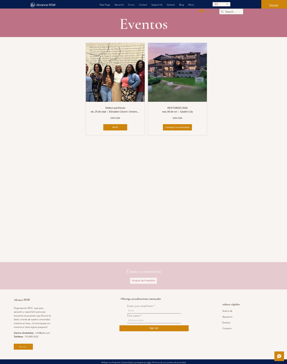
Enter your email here (140, 306)
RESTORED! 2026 (177, 108)
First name (133, 315)
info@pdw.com (42, 332)
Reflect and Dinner (115, 108)
